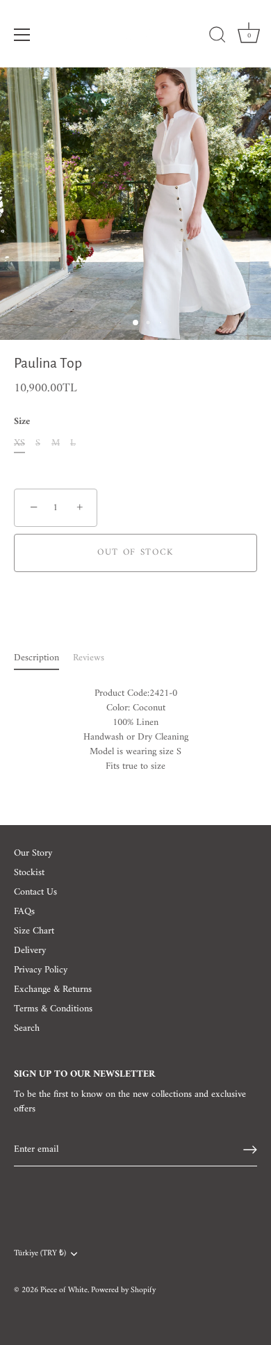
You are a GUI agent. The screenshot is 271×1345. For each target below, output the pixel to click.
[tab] (43, 658)
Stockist (29, 872)
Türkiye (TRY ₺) (40, 1254)
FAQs (24, 911)
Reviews (88, 658)
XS (19, 444)
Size (22, 422)
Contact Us (35, 892)
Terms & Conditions (53, 1009)
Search (27, 1028)
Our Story (33, 853)
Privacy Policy (40, 970)
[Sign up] (250, 1150)
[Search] (217, 37)
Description (36, 658)
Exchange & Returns (53, 989)
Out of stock (135, 552)
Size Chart (34, 931)
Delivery (30, 950)
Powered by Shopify (123, 1290)
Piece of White (64, 1290)
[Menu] (22, 34)
